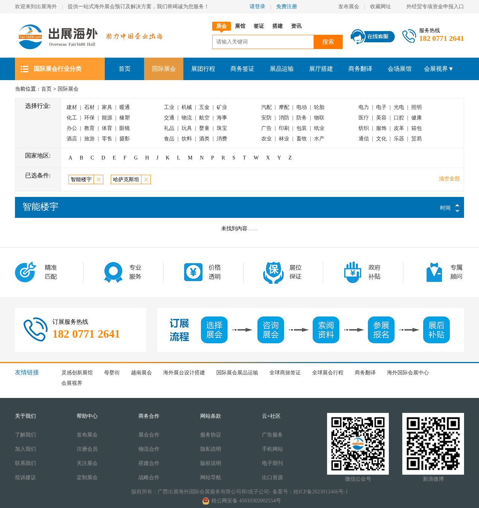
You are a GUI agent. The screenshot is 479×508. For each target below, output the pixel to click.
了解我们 (25, 435)
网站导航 (210, 477)
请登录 (257, 6)
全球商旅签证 (285, 372)
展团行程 (203, 69)
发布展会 (348, 6)
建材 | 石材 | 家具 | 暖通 (98, 107)
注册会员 (87, 449)
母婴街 (112, 372)
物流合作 (148, 449)
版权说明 (210, 463)
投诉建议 (25, 477)
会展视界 (71, 383)
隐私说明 (210, 449)
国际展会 (164, 69)
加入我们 (25, 449)
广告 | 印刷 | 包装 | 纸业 (292, 128)
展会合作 (148, 435)
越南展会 (141, 372)
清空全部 (449, 179)
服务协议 (210, 435)
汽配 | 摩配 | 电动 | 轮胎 (292, 107)
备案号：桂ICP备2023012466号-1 (310, 492)
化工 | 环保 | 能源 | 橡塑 (98, 118)
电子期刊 (272, 463)
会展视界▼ (439, 69)
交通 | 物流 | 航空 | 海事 (195, 118)
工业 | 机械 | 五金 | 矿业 (195, 107)
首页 (125, 69)
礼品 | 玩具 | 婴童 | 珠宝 (195, 128)
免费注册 (286, 6)
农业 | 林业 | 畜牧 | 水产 (292, 139)
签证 (259, 26)
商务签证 (242, 69)
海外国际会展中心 (408, 372)
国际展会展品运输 (237, 372)
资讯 (296, 26)
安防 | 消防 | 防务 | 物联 (292, 118)
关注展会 (87, 463)
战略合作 (148, 477)
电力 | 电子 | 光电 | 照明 (390, 107)
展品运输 (282, 69)
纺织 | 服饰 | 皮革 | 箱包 (390, 128)
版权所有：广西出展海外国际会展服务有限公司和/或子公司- (201, 492)
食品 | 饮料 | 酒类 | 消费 (195, 139)
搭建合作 (148, 463)
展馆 (240, 26)
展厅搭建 (321, 69)
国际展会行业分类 (58, 69)
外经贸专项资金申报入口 (435, 6)
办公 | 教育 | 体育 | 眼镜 (98, 128)
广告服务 (272, 435)
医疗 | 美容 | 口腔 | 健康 (390, 118)
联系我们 (25, 463)
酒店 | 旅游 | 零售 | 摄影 (98, 139)
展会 (221, 26)
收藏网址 (383, 6)
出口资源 (272, 477)
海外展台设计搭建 (184, 372)
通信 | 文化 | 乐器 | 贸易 (390, 139)
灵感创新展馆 (77, 372)
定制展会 (87, 477)
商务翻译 (360, 69)
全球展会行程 (328, 372)
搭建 (277, 26)
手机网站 (272, 449)
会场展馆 (400, 69)
